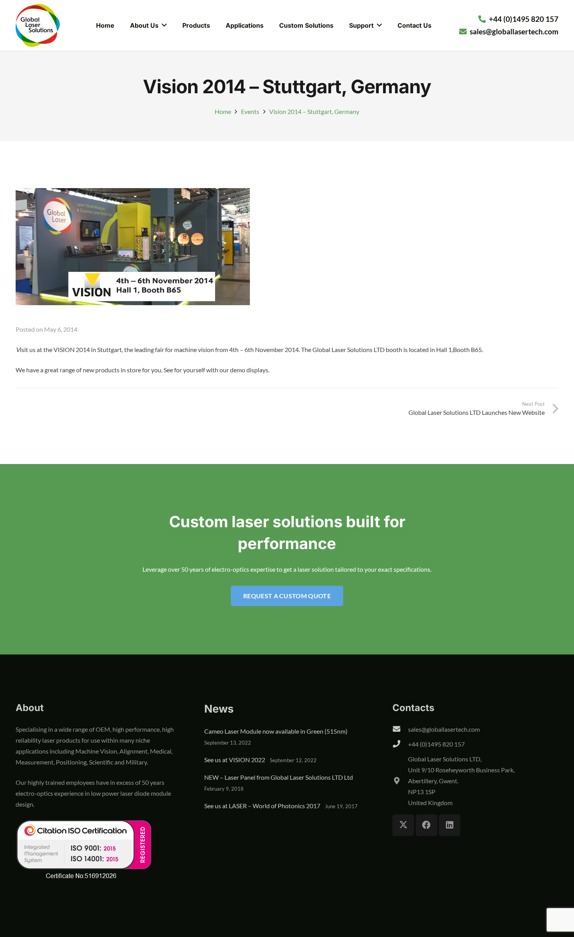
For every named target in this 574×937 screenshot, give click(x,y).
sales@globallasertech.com (444, 729)
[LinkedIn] (449, 825)
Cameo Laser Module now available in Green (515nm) (276, 731)
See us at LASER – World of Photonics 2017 (262, 805)
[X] (403, 825)
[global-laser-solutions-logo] (38, 25)
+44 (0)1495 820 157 (436, 744)
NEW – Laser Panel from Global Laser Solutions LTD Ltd (278, 777)
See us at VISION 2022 (234, 759)
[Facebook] (426, 825)
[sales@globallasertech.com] (400, 729)
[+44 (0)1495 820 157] (400, 744)
